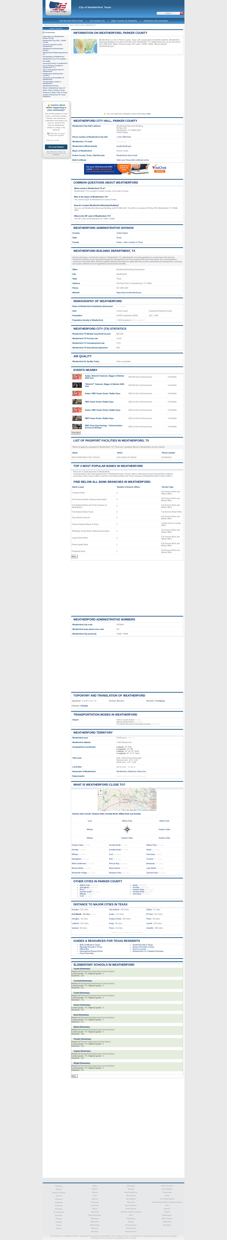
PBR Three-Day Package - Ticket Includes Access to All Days (103, 427)
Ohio (131, 1215)
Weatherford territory (93, 732)
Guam (58, 1225)
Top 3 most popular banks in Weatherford (108, 466)
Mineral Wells (77, 868)
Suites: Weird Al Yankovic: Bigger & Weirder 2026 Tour (104, 377)
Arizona (59, 1196)
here (149, 114)
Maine (94, 1209)
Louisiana (95, 1205)
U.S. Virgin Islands (167, 1199)
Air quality (82, 356)
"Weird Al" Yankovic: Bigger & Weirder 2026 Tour (104, 385)
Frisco (111, 928)
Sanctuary (150, 854)
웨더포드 (120, 701)
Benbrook (150, 864)
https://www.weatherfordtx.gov (128, 293)
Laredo (149, 923)
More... (74, 556)
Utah (167, 1205)
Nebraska (131, 1186)
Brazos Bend (114, 868)
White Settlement (79, 864)
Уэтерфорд (160, 701)
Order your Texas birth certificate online (132, 160)
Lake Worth (151, 868)
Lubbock (75, 923)
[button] (101, 791)
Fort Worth (76, 914)
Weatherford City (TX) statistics (99, 328)
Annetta (137, 814)
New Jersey (131, 1195)
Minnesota (95, 1222)
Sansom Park (152, 873)
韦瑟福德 (84, 706)
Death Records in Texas (143, 945)
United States (122, 233)
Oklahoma (131, 1218)
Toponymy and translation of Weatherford (109, 695)
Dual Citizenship (87, 953)
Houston (75, 910)
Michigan (95, 1218)
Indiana (95, 1192)
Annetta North (111, 814)
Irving (111, 923)
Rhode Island (131, 1231)
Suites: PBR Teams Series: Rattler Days (102, 394)
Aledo (148, 850)
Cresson (149, 859)
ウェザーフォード (89, 701)
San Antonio (114, 910)
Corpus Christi (115, 919)
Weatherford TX (91, 25)
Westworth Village (79, 873)
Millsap (90, 829)
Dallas (149, 910)
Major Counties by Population (124, 21)
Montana (94, 1231)
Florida (59, 1219)
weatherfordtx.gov (106, 46)
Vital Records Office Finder (71, 21)
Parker (119, 242)
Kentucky (95, 1202)
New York (131, 1202)
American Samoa (58, 1192)
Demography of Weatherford (97, 301)
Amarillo (149, 928)
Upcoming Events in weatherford (55, 63)
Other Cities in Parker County (97, 881)
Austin (111, 914)
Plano (148, 919)
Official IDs (84, 949)
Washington (167, 1215)
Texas (72, 25)
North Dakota (131, 1209)
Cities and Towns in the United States (56, 25)
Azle (111, 859)
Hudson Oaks (98, 814)
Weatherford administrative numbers (104, 619)
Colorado (58, 1206)
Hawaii (58, 1228)
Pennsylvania (131, 1225)
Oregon (131, 1222)
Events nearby (85, 370)
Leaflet (126, 810)
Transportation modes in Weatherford (105, 714)
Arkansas (59, 1199)
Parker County (79, 25)
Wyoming (167, 1225)
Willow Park (124, 814)
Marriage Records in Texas (91, 947)
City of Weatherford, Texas (95, 7)
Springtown (76, 859)
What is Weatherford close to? (99, 784)
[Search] (181, 13)
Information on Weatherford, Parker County (110, 32)
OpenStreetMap (143, 810)
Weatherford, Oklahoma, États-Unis (131, 771)
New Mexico (131, 1199)
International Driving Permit (91, 951)
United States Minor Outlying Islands (167, 1202)
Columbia (59, 1209)
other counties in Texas (133, 242)
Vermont (167, 1209)
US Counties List (97, 21)
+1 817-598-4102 (123, 137)
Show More (76, 433)
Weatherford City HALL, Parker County (105, 120)
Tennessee (167, 1192)
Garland (75, 928)
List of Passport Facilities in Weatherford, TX (111, 440)
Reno (82, 890)
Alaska (58, 1189)
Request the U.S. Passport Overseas (148, 951)
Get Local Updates (56, 147)
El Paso (149, 914)
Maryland (95, 1212)
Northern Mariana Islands (131, 1212)
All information (50, 32)
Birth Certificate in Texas (90, 945)
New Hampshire (131, 1192)
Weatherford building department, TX (104, 250)
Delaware (58, 1215)
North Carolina (131, 1205)
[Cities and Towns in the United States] (58, 12)
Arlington (75, 919)
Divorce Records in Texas (143, 947)
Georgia (59, 1222)
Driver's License (139, 949)
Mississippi (94, 1225)
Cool (90, 821)
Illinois (95, 1189)
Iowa (95, 1195)
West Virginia (167, 1218)
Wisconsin (167, 1222)
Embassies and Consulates (156, 21)
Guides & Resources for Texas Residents (106, 940)
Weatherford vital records (126, 155)
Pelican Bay (114, 864)
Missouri (94, 1228)
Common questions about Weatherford (105, 182)
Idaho (95, 1186)
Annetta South (115, 850)
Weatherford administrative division (103, 227)
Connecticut (59, 1212)
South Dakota (167, 1189)
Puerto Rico (131, 1228)
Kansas (95, 1199)
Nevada (131, 1189)
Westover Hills (115, 873)
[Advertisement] (127, 82)
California (59, 1202)
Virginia (167, 1212)
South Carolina (167, 1186)
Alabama (58, 1186)
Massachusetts (95, 1215)
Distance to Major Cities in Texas (100, 904)
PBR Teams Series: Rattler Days (99, 402)
